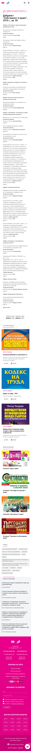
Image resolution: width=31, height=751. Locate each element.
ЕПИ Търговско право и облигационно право (13, 607)
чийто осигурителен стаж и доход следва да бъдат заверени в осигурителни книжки (14, 564)
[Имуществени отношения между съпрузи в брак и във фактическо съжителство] (15, 414)
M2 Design (20, 747)
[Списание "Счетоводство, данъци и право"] (15, 480)
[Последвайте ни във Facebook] (8, 744)
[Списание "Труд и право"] (15, 458)
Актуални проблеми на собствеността (15, 355)
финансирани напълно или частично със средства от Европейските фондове (15, 560)
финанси (19, 567)
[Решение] (7, 3)
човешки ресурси (23, 549)
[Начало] (3, 3)
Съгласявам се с (14, 703)
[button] (24, 2)
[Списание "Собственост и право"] (15, 504)
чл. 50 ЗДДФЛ (5, 567)
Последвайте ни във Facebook (17, 744)
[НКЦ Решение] (18, 641)
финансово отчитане (7, 573)
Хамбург (4, 557)
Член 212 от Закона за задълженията (11, 551)
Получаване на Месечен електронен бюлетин (14, 701)
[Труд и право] (13, 641)
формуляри (13, 567)
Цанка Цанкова (15, 570)
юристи (23, 554)
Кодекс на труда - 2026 (10, 393)
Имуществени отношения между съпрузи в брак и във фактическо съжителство (13, 431)
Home (4, 10)
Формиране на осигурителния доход (11, 554)
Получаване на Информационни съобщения (13, 699)
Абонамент (6, 707)
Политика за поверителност (18, 703)
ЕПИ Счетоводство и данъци (9, 597)
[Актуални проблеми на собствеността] (15, 339)
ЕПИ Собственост (6, 587)
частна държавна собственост (9, 549)
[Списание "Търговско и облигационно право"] (15, 526)
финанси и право (6, 570)
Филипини (24, 551)
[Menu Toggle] (28, 3)
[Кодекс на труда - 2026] (15, 378)
